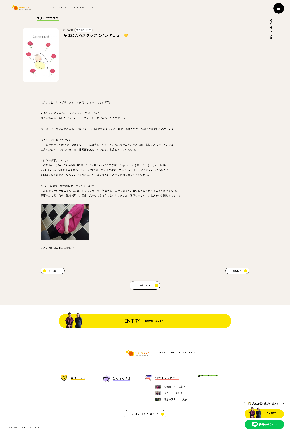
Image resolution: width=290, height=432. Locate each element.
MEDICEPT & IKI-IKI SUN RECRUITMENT (178, 353)
